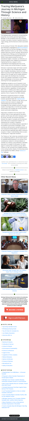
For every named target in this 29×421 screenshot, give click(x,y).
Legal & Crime (6, 352)
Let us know (4, 163)
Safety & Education (7, 365)
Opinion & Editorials (8, 359)
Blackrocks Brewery (23, 47)
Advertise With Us (7, 335)
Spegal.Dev (24, 418)
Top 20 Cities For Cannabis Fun (11, 331)
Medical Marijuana (7, 357)
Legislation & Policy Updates (10, 354)
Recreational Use (7, 363)
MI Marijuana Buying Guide (9, 328)
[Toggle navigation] (26, 2)
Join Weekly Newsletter (9, 333)
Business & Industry (7, 342)
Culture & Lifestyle (7, 346)
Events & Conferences (8, 350)
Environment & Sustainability (10, 348)
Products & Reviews (8, 361)
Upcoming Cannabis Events (10, 326)
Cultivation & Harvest (8, 344)
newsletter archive (19, 169)
